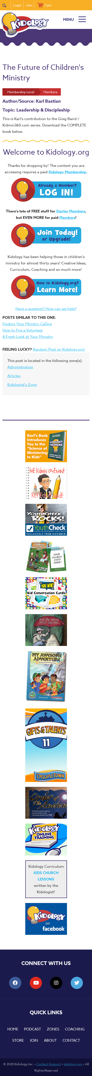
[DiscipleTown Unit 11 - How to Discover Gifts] (46, 745)
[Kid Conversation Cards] (46, 593)
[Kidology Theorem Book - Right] (46, 446)
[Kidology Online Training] (46, 839)
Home (12, 1029)
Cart (48, 5)
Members (67, 217)
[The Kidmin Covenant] (46, 483)
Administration (20, 367)
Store (18, 1040)
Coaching (75, 1029)
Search (6, 5)
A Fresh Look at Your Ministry (27, 336)
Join (29, 5)
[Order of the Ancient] (46, 803)
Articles (13, 376)
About (50, 1040)
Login (17, 5)
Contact (71, 1040)
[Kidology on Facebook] (46, 919)
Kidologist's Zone (22, 384)
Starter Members (70, 211)
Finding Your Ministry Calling (27, 324)
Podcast (32, 1029)
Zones (53, 1029)
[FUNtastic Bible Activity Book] (46, 556)
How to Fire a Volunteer (22, 330)
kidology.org (73, 1064)
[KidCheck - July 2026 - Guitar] (46, 520)
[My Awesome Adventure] (46, 677)
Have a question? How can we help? (46, 308)
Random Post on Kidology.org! (59, 349)
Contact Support (48, 1064)
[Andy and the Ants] (46, 630)
